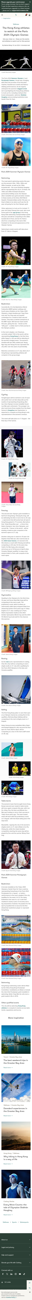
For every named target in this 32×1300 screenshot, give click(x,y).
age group (16, 212)
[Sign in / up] (29, 15)
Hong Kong (14, 336)
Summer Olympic (17, 78)
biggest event (22, 89)
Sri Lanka (8, 1282)
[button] (30, 1292)
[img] (30, 2)
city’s (8, 662)
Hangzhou (11, 410)
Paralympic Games (7, 80)
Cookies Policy (10, 1297)
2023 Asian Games (10, 541)
